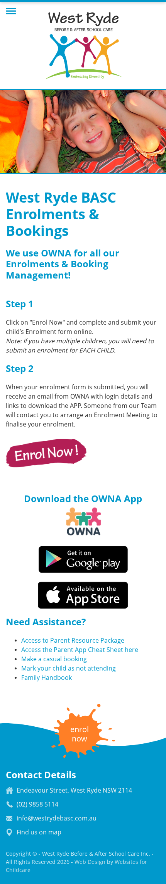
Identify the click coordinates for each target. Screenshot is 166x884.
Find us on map (39, 832)
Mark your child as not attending (68, 668)
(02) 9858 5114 (37, 804)
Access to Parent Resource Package (72, 640)
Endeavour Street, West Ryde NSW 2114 (74, 790)
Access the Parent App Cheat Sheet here (79, 650)
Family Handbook (50, 677)
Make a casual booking (54, 659)
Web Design (90, 862)
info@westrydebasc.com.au (57, 818)
